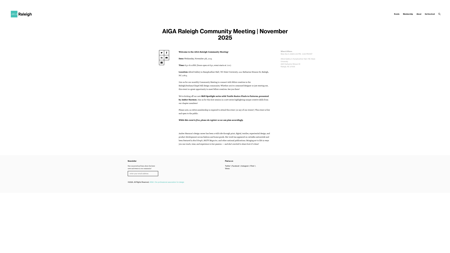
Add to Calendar (161, 61)
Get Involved (430, 14)
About (418, 14)
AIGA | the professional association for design (167, 182)
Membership (408, 14)
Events (396, 14)
